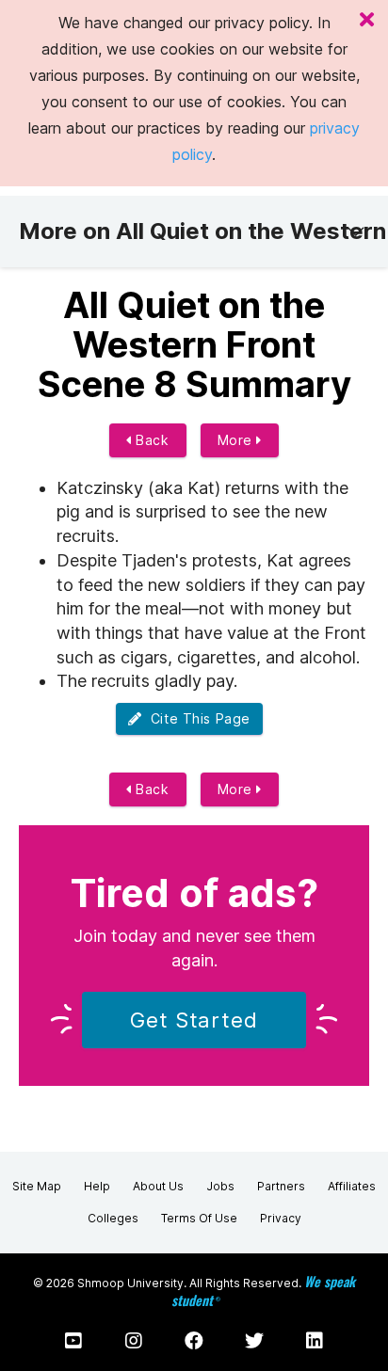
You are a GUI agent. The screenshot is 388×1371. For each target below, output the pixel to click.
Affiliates (352, 1186)
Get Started (194, 1020)
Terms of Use (199, 1218)
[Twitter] (254, 1341)
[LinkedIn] (314, 1341)
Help (97, 1186)
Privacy (280, 1218)
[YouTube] (73, 1341)
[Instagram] (133, 1341)
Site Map (36, 1186)
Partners (281, 1186)
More (237, 440)
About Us (158, 1186)
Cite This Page (196, 718)
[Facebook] (194, 1341)
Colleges (113, 1218)
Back (151, 440)
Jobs (220, 1186)
